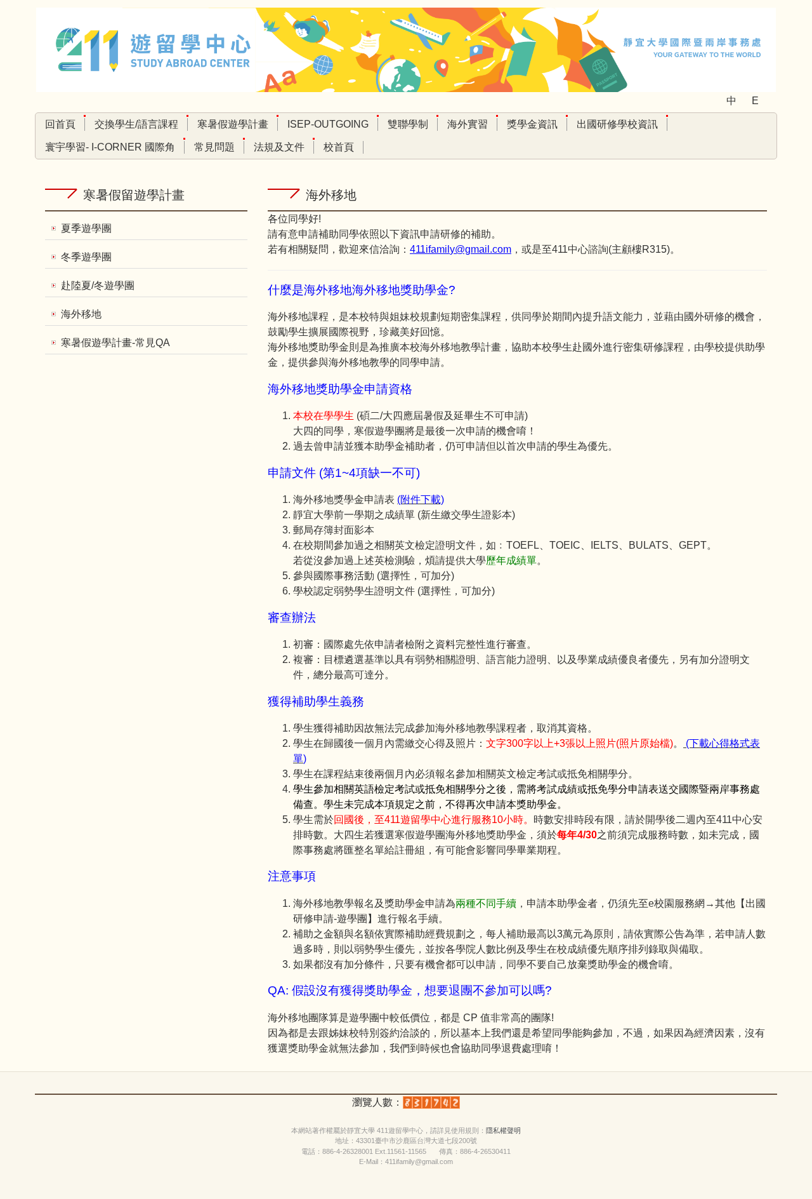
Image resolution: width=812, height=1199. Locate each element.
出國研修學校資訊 (617, 124)
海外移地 (81, 314)
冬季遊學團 (86, 256)
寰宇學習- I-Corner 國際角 (110, 147)
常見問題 (214, 147)
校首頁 (339, 147)
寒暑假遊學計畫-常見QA (115, 342)
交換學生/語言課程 (136, 124)
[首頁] (406, 49)
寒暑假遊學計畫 (232, 124)
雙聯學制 (408, 124)
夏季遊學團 (86, 228)
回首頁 (60, 124)
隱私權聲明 (503, 1130)
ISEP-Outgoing (328, 124)
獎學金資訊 (532, 124)
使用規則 (465, 1130)
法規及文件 (279, 147)
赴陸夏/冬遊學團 (97, 285)
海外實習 (467, 124)
